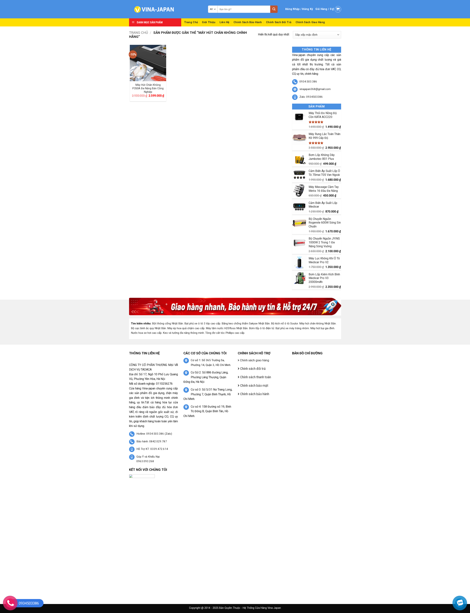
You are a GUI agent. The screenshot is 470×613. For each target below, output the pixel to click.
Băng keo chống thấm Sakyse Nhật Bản (246, 323)
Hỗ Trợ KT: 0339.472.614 (152, 449)
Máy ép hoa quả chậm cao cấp (186, 328)
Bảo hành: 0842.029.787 (151, 441)
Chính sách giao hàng (310, 22)
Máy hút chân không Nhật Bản (317, 323)
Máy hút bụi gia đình (322, 328)
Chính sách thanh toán (255, 377)
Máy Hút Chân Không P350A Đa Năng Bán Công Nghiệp (148, 88)
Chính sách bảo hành (248, 22)
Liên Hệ (224, 22)
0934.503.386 (308, 81)
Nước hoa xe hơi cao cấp (146, 333)
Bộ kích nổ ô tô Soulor (284, 323)
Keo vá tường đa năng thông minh (183, 333)
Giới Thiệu (208, 22)
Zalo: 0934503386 (311, 96)
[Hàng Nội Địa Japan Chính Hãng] (166, 9)
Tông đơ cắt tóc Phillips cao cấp (224, 333)
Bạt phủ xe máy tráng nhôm (292, 328)
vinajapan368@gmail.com (315, 89)
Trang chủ (138, 33)
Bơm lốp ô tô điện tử (261, 328)
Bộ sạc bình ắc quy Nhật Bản (148, 328)
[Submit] (274, 9)
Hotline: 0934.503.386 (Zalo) (154, 433)
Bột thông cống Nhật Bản (167, 323)
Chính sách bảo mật (253, 385)
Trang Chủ (191, 22)
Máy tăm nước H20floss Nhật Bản (227, 328)
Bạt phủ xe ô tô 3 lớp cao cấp (202, 323)
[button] (299, 9)
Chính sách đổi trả (278, 22)
